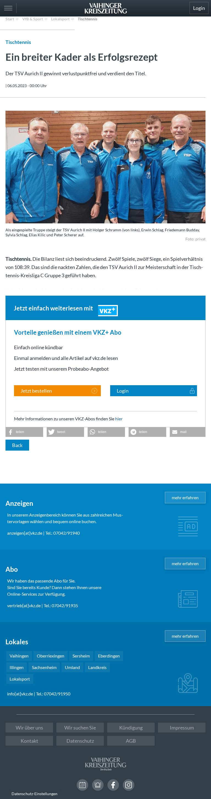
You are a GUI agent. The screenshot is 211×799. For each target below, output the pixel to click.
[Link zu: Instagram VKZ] (128, 785)
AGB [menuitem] (131, 741)
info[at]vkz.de (20, 693)
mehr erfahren (185, 497)
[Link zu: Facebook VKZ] (113, 785)
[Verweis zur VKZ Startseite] (105, 8)
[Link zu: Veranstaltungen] (82, 785)
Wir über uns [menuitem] (29, 728)
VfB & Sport (32, 18)
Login (199, 8)
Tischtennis (87, 18)
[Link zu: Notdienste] (98, 785)
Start (9, 18)
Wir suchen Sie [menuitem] (80, 728)
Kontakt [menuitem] (29, 741)
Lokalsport (60, 18)
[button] (24, 432)
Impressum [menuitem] (182, 728)
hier (119, 418)
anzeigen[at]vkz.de (24, 533)
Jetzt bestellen (36, 391)
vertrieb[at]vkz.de (24, 605)
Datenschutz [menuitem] (80, 741)
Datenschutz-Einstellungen (34, 793)
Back (17, 445)
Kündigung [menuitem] (131, 728)
